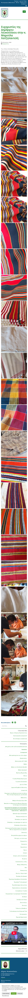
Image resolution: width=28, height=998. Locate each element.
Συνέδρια (24, 896)
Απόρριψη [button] (20, 993)
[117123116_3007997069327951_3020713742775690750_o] (14, 262)
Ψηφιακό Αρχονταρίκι (21, 917)
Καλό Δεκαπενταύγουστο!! (20, 735)
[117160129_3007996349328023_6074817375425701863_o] (14, 495)
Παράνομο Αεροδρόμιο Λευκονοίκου (18, 879)
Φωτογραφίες (23, 914)
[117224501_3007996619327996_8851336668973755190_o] (14, 417)
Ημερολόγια (24, 847)
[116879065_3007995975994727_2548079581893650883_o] (14, 573)
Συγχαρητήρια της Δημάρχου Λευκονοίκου (16, 893)
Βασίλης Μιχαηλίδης (21, 773)
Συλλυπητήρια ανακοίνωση (20, 738)
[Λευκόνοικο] (14, 13)
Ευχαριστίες (5, 43)
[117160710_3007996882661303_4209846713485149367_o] (14, 313)
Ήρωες (25, 850)
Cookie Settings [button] (6, 993)
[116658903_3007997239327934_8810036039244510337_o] (14, 210)
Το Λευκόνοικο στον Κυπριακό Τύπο (18, 911)
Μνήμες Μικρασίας (22, 864)
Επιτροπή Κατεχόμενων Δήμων (19, 835)
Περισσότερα (5, 995)
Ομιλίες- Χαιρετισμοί (21, 873)
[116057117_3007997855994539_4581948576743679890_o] (14, 80)
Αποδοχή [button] (14, 993)
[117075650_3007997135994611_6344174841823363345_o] (14, 236)
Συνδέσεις (24, 4)
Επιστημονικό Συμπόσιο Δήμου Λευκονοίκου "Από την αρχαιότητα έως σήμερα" (16, 828)
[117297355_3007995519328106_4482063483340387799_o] (14, 703)
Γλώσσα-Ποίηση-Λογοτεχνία (20, 778)
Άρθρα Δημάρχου (22, 770)
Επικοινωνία (23, 2)
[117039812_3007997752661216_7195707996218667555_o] (14, 106)
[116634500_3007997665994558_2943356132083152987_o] (14, 132)
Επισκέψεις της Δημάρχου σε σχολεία (17, 822)
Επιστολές (24, 832)
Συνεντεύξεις (23, 902)
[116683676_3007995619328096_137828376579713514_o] (14, 677)
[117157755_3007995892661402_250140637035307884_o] (14, 599)
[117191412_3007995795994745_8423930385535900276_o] (14, 625)
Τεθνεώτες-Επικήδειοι (21, 908)
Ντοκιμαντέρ (23, 870)
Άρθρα (25, 764)
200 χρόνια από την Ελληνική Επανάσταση (16, 746)
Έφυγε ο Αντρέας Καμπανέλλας (18, 733)
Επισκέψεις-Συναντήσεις (20, 825)
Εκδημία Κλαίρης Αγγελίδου (19, 800)
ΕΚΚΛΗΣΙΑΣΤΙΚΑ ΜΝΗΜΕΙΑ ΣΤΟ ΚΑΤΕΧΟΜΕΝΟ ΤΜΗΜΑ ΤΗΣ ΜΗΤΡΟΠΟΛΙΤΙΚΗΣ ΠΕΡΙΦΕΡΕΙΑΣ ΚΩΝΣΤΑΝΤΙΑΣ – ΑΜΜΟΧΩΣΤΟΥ (16, 809)
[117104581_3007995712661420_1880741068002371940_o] (14, 651)
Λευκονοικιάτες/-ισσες (21, 861)
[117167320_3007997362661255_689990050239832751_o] (14, 184)
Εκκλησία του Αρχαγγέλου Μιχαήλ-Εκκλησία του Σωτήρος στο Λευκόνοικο (15, 804)
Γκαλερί (16, 1)
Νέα (26, 867)
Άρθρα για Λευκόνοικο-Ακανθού (19, 767)
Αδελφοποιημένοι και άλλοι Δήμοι (18, 755)
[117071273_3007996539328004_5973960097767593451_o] (14, 443)
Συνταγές (24, 905)
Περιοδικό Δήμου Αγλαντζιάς (19, 885)
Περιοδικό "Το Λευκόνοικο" (20, 882)
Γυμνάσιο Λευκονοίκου (21, 781)
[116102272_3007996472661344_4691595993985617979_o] (14, 469)
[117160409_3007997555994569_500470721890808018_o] (14, 158)
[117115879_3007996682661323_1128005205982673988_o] (14, 391)
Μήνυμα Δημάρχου (6, 980)
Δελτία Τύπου (23, 1)
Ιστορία (25, 853)
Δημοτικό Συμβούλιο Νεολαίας (19, 787)
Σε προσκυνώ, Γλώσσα (21, 891)
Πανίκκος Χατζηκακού (21, 876)
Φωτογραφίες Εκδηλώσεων (8, 2)
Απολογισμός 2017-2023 (21, 761)
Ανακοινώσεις (23, 758)
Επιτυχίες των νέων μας (21, 838)
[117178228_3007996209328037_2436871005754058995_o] (14, 521)
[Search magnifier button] (26, 726)
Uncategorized (23, 752)
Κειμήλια (24, 858)
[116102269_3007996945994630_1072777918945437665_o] (14, 287)
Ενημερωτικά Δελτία (21, 816)
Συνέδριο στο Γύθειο (22, 899)
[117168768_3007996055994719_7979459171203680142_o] (14, 547)
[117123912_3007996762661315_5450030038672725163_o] (14, 365)
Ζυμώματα (24, 844)
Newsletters (24, 749)
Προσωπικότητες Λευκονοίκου (19, 888)
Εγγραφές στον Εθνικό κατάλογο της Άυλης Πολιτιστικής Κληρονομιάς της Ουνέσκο (16, 794)
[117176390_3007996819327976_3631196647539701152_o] (14, 339)
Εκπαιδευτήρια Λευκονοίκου (20, 813)
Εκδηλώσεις (24, 797)
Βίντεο (17, 2)
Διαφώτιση (24, 790)
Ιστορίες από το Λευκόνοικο (20, 856)
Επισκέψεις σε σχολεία (21, 819)
